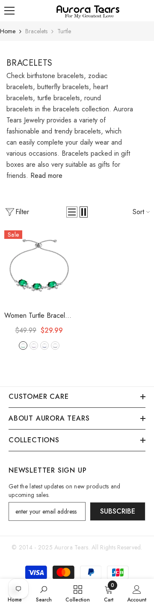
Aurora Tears (71, 547)
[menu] (9, 11)
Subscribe (117, 511)
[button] (71, 212)
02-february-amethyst (34, 345)
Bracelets (36, 31)
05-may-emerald (23, 345)
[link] (44, 593)
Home (7, 31)
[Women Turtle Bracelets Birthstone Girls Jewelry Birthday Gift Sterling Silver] (39, 264)
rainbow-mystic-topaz (55, 345)
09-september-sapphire (44, 345)
